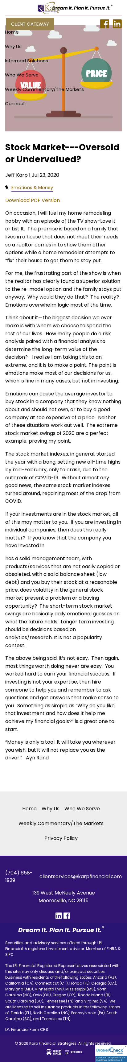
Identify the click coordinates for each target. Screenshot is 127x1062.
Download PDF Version (32, 200)
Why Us (13, 46)
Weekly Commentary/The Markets (44, 89)
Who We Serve (22, 75)
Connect (15, 103)
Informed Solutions (26, 60)
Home (12, 32)
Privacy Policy (61, 838)
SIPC (9, 954)
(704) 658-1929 (19, 876)
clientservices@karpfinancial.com (80, 876)
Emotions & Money (32, 187)
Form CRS (39, 1029)
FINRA (112, 948)
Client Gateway (30, 24)
